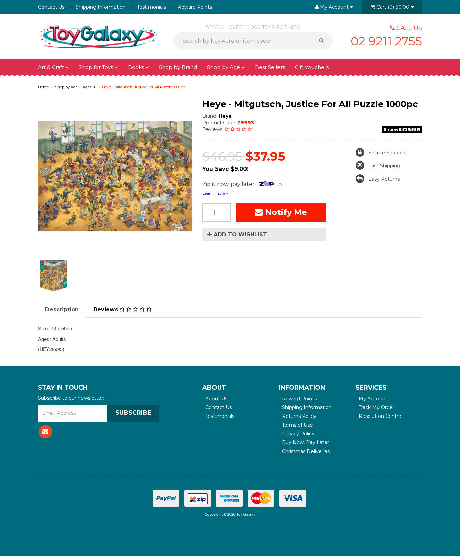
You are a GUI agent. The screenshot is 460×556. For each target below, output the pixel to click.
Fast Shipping (384, 166)
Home (43, 87)
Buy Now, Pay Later (305, 442)
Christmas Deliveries (305, 451)
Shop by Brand (178, 67)
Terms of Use (297, 425)
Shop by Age (66, 87)
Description (62, 309)
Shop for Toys (96, 67)
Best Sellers (270, 67)
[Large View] (53, 275)
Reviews (107, 309)
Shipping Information (101, 7)
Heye (225, 116)
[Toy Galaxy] (98, 36)
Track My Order (375, 407)
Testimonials (151, 7)
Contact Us (51, 7)
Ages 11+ (90, 87)
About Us (215, 399)
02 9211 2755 (386, 41)
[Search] (324, 40)
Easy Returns (384, 179)
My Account (372, 399)
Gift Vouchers (312, 67)
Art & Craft (51, 67)
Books (136, 67)
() (392, 7)
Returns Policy (298, 416)
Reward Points (194, 7)
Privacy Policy (298, 434)
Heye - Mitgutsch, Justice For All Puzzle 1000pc (143, 87)
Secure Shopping (388, 153)
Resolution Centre (379, 416)
